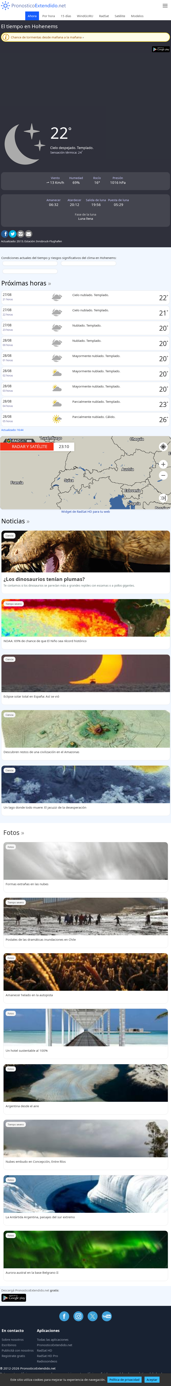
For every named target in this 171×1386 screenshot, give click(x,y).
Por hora (48, 16)
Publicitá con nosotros (18, 1350)
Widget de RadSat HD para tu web (85, 511)
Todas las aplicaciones (52, 1339)
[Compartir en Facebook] (5, 234)
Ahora (32, 16)
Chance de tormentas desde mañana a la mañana (47, 37)
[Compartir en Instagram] (20, 234)
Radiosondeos (47, 1361)
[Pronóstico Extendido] (33, 5)
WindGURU (85, 16)
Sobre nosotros (13, 1339)
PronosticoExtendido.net (54, 1345)
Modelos (137, 16)
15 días (66, 16)
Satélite (120, 16)
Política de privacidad (124, 1380)
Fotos (11, 832)
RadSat (104, 16)
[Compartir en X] (12, 234)
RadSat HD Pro (47, 1356)
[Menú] (165, 5)
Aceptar (152, 1380)
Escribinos (9, 1345)
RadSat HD (44, 1350)
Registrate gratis (13, 1356)
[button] (163, 464)
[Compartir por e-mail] (28, 234)
